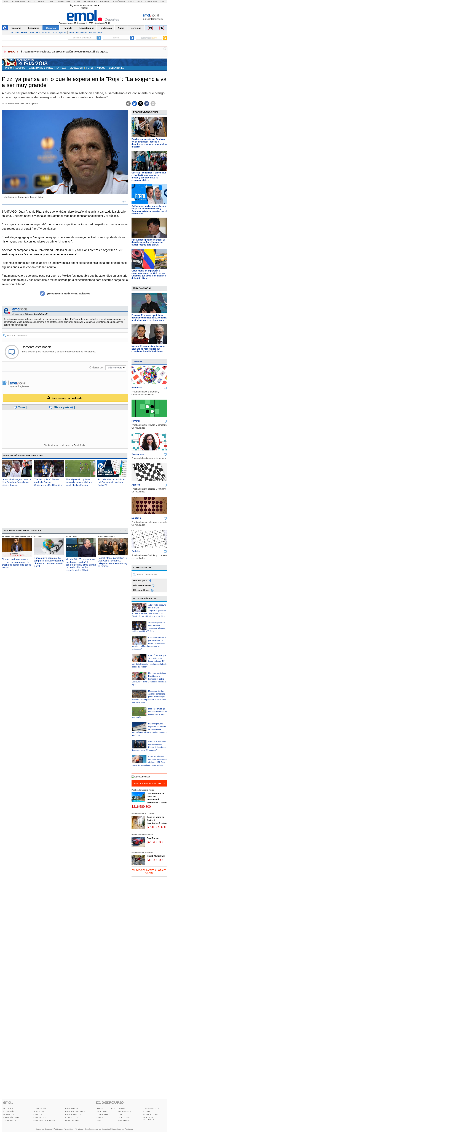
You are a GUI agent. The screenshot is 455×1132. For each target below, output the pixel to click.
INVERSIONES (124, 1111)
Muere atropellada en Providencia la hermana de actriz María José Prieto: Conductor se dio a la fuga (149, 679)
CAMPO (121, 1108)
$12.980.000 (155, 860)
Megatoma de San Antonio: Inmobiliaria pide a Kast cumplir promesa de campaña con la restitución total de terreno (149, 696)
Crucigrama (138, 454)
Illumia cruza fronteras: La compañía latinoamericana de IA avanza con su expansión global (49, 562)
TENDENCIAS (39, 1108)
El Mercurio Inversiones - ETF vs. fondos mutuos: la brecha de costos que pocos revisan (16, 563)
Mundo (68, 28)
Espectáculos (86, 28)
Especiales (81, 32)
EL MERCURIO (102, 1114)
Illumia (38, 536)
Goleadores (116, 68)
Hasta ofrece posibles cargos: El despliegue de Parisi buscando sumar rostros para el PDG (148, 242)
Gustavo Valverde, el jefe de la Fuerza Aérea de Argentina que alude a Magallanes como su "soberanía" (149, 643)
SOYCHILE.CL (124, 1120)
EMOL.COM (101, 1111)
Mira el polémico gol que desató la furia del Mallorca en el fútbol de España (79, 482)
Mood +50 (71, 536)
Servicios (136, 28)
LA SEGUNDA (124, 1117)
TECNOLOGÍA (9, 1120)
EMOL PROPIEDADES (75, 1111)
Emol (6, 1)
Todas (71, 32)
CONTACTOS (71, 1117)
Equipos (20, 68)
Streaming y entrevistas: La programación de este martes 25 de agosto (64, 51)
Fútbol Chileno (96, 32)
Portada (15, 32)
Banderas (137, 387)
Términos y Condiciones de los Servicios (92, 1129)
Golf (38, 32)
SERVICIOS (38, 1111)
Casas (139, 1)
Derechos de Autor (44, 1129)
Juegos (137, 361)
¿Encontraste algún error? (68, 293)
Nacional (16, 28)
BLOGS (99, 1117)
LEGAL (99, 1120)
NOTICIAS (8, 1108)
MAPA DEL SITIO (72, 1120)
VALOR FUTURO (150, 1114)
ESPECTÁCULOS (11, 1117)
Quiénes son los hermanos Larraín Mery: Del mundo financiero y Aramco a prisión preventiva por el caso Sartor (149, 210)
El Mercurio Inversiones (17, 536)
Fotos (89, 68)
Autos (77, 1)
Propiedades (90, 1)
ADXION (146, 1111)
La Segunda (151, 1)
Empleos (104, 1)
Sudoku (136, 551)
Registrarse (158, 19)
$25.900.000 (155, 842)
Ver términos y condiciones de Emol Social (64, 445)
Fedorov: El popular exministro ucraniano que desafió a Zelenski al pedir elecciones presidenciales (149, 317)
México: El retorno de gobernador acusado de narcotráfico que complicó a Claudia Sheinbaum (148, 349)
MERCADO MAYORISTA (148, 1118)
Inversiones (64, 1)
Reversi (136, 420)
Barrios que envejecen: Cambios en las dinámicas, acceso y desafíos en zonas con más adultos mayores (149, 143)
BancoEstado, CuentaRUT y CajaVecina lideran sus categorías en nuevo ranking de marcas (112, 562)
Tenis (31, 32)
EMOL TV (37, 1114)
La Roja (61, 68)
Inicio (8, 68)
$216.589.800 (141, 806)
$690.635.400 (156, 827)
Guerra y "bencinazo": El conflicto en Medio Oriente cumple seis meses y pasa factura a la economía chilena (149, 176)
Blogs (31, 1)
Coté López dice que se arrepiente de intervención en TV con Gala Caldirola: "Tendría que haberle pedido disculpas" (149, 661)
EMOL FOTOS (39, 1117)
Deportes (51, 28)
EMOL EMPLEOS (73, 1114)
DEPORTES (8, 1114)
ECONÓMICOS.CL (151, 1108)
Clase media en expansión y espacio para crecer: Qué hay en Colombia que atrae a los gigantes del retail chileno (149, 274)
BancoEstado (106, 536)
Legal (41, 1)
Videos (101, 68)
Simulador (76, 68)
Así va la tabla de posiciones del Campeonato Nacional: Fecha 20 (111, 482)
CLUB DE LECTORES (105, 1108)
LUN (120, 1114)
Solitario (136, 518)
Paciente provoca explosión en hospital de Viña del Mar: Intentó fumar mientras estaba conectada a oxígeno (149, 729)
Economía (33, 28)
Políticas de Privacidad (63, 1129)
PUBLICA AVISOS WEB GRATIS (149, 783)
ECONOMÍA (8, 1111)
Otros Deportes (59, 32)
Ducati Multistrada (156, 856)
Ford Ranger (153, 838)
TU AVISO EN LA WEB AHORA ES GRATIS (149, 871)
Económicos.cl (120, 1)
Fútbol (24, 32)
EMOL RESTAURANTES (44, 1120)
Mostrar (84, 8)
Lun (162, 1)
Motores (46, 32)
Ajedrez (136, 484)
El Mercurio (18, 1)
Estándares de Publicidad (122, 1129)
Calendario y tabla (41, 68)
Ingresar (147, 19)
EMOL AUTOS (71, 1108)
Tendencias (105, 28)
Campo (51, 1)
